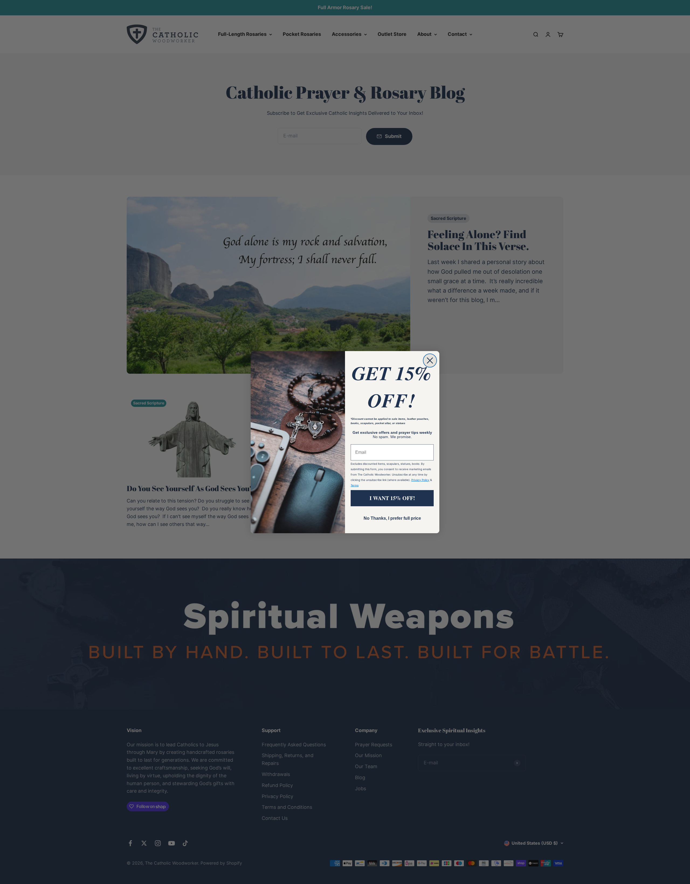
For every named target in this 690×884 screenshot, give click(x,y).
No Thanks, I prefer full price (392, 518)
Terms (354, 485)
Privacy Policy (420, 479)
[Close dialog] (430, 360)
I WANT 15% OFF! (392, 498)
